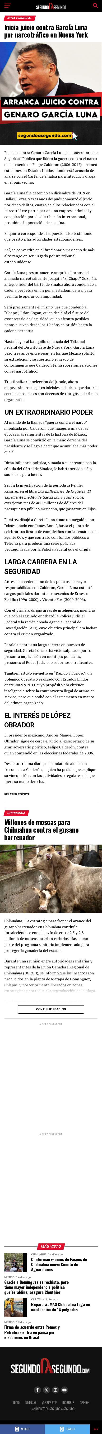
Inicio (16, 1402)
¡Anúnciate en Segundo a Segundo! (53, 1409)
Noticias (31, 1402)
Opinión (84, 1402)
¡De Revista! (49, 1402)
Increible (68, 1402)
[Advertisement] (51, 1078)
